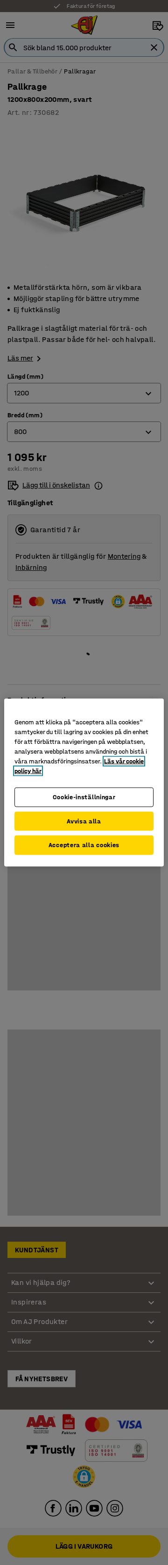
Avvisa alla (84, 821)
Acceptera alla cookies (84, 845)
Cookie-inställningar (84, 797)
